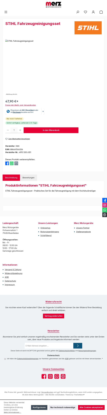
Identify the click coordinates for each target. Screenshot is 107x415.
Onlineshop (45, 228)
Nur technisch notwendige (62, 407)
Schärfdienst (46, 235)
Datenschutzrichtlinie (67, 351)
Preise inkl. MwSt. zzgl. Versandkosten (20, 105)
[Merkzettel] (85, 12)
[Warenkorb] (101, 12)
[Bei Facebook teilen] (7, 163)
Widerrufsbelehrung (13, 273)
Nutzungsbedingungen (87, 351)
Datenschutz (10, 281)
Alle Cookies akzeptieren (91, 407)
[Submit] (77, 346)
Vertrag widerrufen (54, 316)
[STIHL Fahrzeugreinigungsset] (53, 68)
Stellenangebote (83, 232)
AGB (7, 277)
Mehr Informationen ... (12, 412)
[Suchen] (77, 12)
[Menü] (6, 12)
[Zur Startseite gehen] (53, 4)
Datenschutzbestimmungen (27, 359)
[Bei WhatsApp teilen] (11, 163)
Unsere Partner (83, 228)
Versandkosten (47, 392)
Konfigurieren (39, 407)
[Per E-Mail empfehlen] (16, 163)
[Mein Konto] (93, 12)
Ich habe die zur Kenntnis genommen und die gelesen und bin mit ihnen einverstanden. (55, 359)
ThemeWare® (79, 395)
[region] (53, 68)
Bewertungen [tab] (28, 177)
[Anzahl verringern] (7, 130)
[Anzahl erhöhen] (20, 130)
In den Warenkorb (51, 130)
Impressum (10, 284)
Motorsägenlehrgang (49, 232)
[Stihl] (88, 27)
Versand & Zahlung (13, 269)
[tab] (11, 178)
